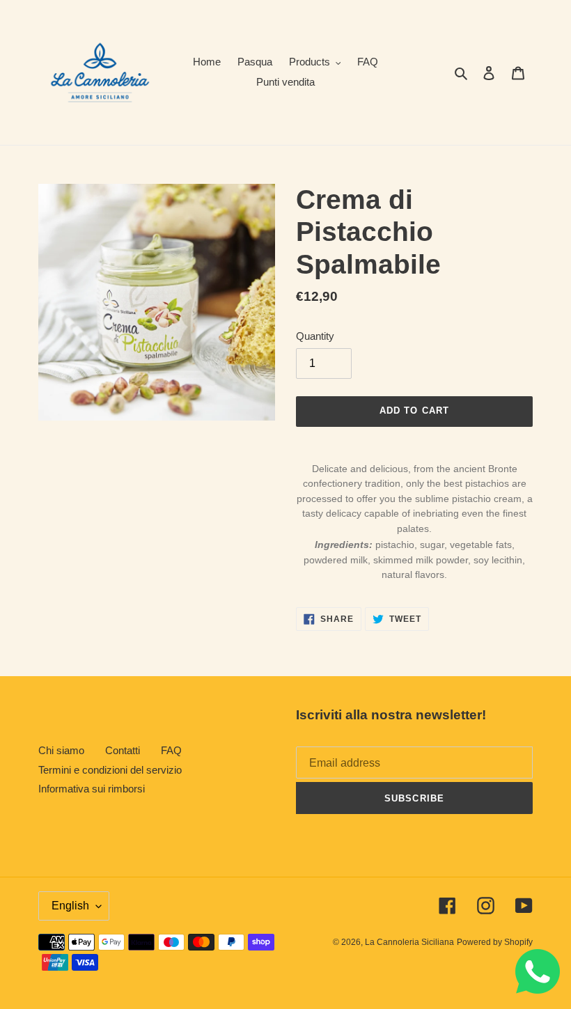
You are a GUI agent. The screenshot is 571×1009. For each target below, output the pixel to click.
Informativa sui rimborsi (91, 789)
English (70, 906)
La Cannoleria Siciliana (409, 942)
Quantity (315, 336)
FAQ (171, 750)
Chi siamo (61, 750)
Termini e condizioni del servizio (110, 770)
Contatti (122, 750)
